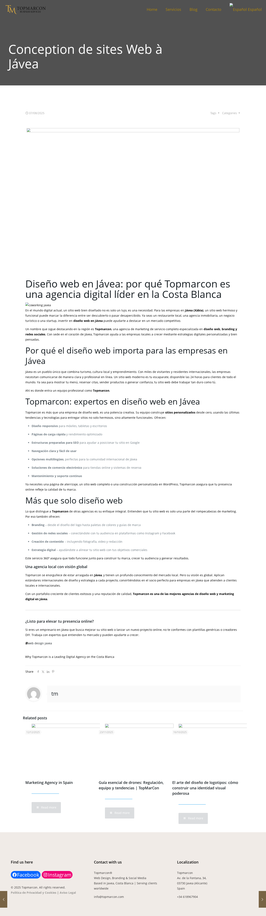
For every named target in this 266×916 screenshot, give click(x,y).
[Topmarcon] (26, 9)
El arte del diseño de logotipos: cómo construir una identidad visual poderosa (205, 788)
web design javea (40, 643)
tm (54, 693)
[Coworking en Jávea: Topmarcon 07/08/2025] (3, 899)
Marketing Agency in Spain (49, 782)
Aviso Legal (68, 893)
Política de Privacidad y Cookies (33, 893)
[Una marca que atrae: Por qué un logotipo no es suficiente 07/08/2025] (262, 899)
